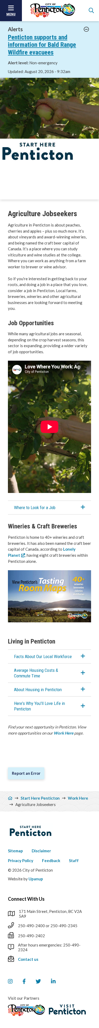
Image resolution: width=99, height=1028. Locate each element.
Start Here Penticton (40, 798)
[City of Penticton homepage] (52, 10)
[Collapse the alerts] (86, 29)
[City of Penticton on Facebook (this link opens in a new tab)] (24, 981)
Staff (74, 860)
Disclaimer (41, 850)
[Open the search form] (91, 10)
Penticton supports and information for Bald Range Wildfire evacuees (42, 45)
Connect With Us (26, 899)
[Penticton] (26, 1010)
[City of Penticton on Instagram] (10, 981)
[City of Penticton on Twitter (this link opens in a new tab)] (38, 981)
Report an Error (26, 773)
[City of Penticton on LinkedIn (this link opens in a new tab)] (53, 981)
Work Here (63, 733)
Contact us (28, 959)
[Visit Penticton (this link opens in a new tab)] (67, 1009)
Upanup (36, 878)
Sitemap (15, 850)
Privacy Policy (20, 860)
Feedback (51, 860)
